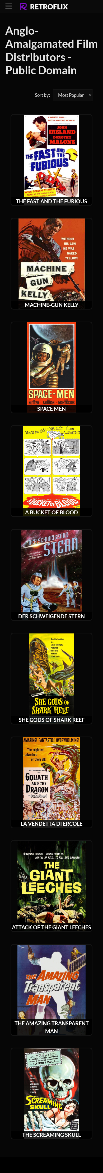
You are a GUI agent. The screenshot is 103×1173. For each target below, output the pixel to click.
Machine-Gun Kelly (51, 305)
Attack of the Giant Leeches (51, 927)
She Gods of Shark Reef (52, 720)
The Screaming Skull (51, 1135)
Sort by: (42, 95)
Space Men (51, 409)
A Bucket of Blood (51, 512)
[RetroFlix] (44, 7)
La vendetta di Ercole (51, 823)
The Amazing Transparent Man (52, 1027)
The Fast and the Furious (51, 201)
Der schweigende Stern (51, 616)
